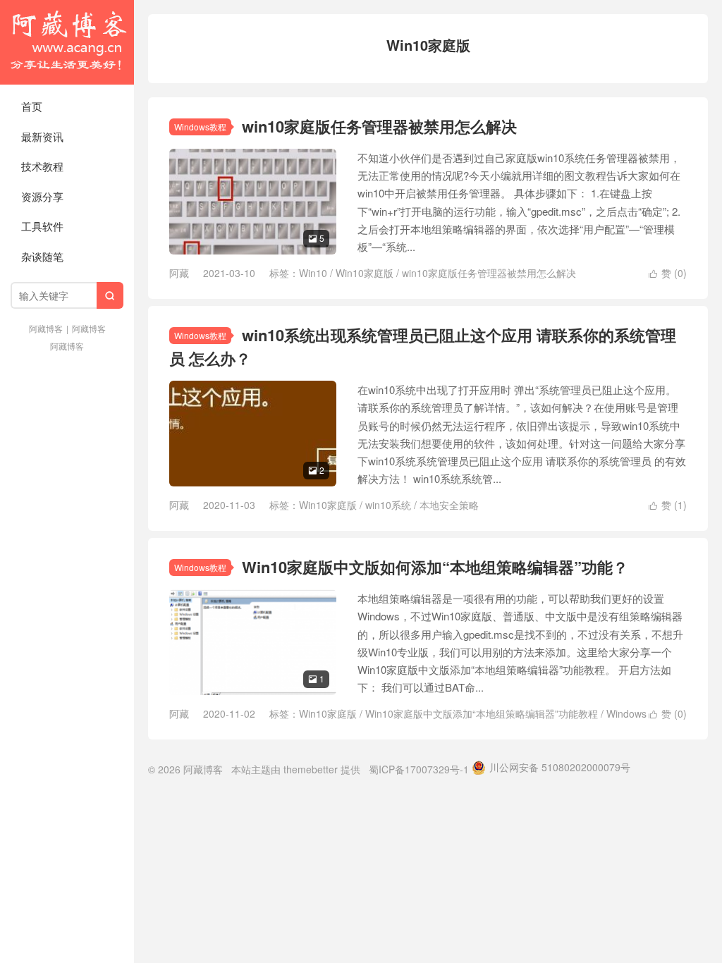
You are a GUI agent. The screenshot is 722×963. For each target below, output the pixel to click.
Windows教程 (200, 127)
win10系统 (388, 505)
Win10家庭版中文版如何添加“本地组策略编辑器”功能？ (435, 567)
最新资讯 (42, 136)
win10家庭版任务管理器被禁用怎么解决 (379, 126)
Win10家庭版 (364, 273)
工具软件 (42, 226)
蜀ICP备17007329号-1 (419, 769)
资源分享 (42, 196)
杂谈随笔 (42, 256)
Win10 (313, 273)
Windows (626, 713)
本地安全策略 (449, 505)
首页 (31, 106)
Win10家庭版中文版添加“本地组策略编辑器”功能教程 (481, 713)
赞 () (668, 273)
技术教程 (42, 166)
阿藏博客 (67, 42)
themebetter (310, 769)
